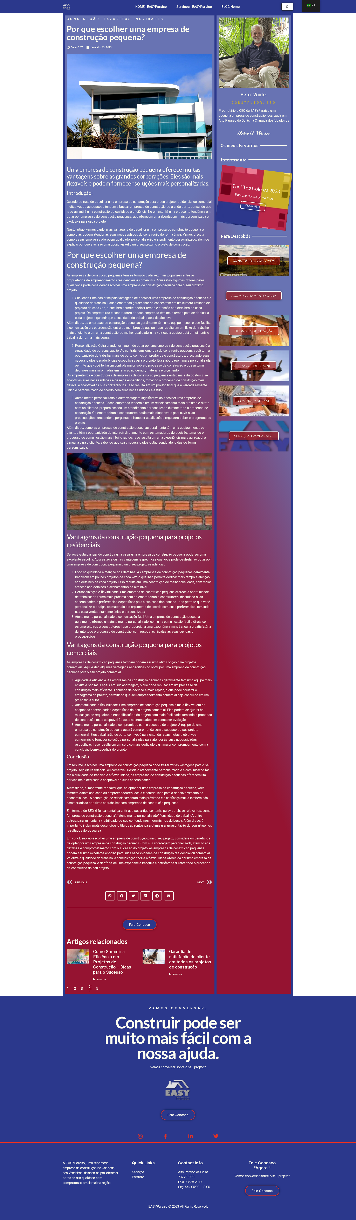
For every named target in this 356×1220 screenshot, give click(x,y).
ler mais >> (99, 979)
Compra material (254, 401)
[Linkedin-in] (190, 1136)
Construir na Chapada (254, 261)
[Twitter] (215, 1136)
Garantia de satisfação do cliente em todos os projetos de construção (190, 959)
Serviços (138, 1172)
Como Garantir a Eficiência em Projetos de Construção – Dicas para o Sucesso (112, 962)
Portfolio (138, 1177)
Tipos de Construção (254, 331)
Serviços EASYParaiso (253, 436)
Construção (83, 19)
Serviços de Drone (254, 366)
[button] (110, 895)
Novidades (150, 19)
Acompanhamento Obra (253, 296)
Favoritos (117, 19)
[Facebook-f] (165, 1136)
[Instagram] (140, 1136)
